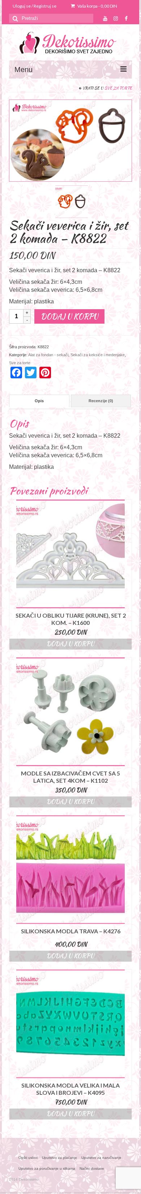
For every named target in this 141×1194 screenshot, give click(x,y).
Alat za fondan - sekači (48, 355)
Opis (39, 401)
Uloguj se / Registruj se (34, 6)
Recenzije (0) (101, 401)
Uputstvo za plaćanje (59, 1158)
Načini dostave (92, 1168)
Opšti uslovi (28, 1158)
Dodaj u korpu (69, 316)
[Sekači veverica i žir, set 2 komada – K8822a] (71, 201)
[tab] (39, 401)
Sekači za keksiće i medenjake (97, 355)
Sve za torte (118, 88)
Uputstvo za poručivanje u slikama (46, 1168)
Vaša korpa (97, 6)
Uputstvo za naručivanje (101, 1158)
